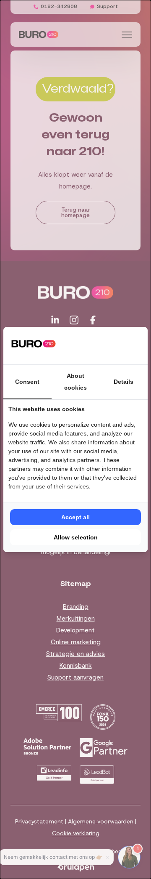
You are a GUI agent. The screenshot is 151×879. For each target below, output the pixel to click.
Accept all (75, 517)
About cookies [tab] (75, 381)
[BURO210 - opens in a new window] (111, 345)
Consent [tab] (27, 381)
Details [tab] (123, 381)
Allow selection (76, 537)
